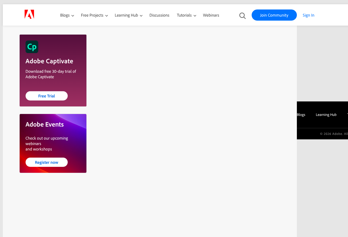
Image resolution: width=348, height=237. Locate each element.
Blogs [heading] (301, 114)
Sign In (308, 15)
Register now (46, 162)
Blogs (65, 15)
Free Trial (46, 96)
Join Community (274, 15)
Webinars (211, 15)
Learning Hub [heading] (326, 114)
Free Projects (92, 15)
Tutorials (184, 15)
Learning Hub (127, 15)
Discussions (159, 15)
